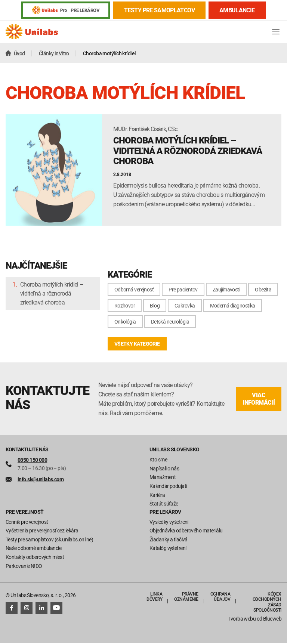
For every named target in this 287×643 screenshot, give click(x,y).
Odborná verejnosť (134, 289)
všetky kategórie (137, 343)
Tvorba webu (242, 618)
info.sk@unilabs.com (41, 479)
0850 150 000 (32, 459)
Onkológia (125, 321)
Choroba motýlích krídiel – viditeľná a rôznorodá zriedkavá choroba (51, 293)
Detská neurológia (170, 321)
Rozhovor (124, 305)
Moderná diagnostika (232, 305)
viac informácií (259, 399)
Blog (155, 305)
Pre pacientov (183, 289)
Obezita (263, 289)
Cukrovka (185, 305)
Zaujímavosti (226, 289)
